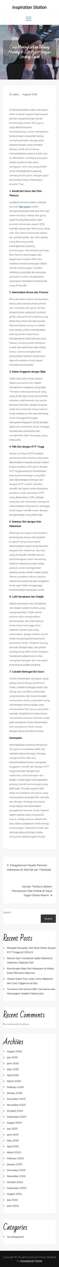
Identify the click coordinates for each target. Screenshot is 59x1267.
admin (16, 94)
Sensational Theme (31, 1260)
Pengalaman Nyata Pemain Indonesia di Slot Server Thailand (29, 867)
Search (7, 912)
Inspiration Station (29, 7)
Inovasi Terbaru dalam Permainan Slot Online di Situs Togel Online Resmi (32, 891)
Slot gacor (24, 206)
